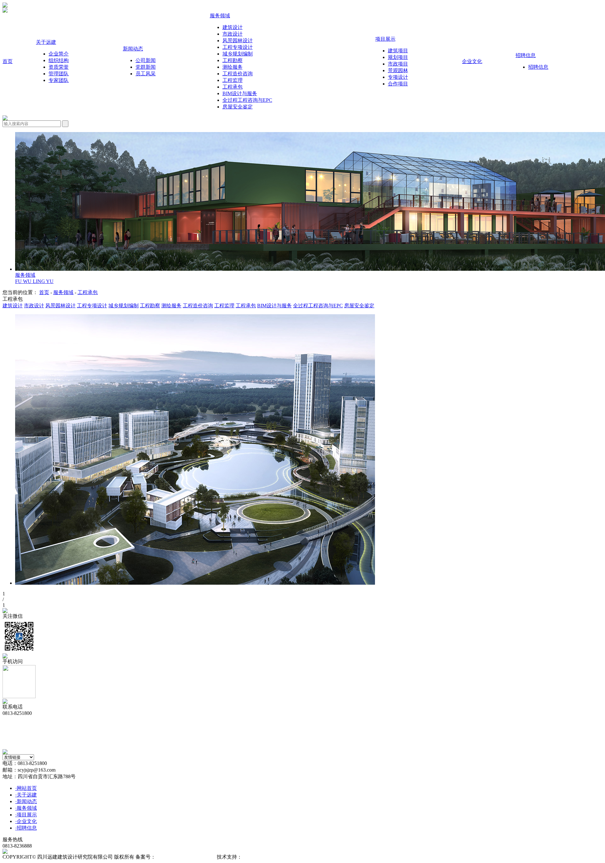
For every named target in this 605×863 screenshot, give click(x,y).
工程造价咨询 (198, 305)
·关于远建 (26, 794)
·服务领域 (26, 808)
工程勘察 (150, 305)
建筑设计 (13, 305)
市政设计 (34, 305)
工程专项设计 (92, 305)
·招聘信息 (26, 828)
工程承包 (88, 292)
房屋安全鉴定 (359, 305)
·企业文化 (26, 821)
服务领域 (63, 292)
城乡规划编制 (123, 305)
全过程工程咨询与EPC (318, 305)
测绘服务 (171, 305)
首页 (44, 292)
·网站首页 (26, 788)
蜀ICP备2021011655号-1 (182, 857)
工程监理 (224, 305)
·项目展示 (26, 814)
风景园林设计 (60, 305)
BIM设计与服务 (274, 305)
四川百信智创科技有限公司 (272, 857)
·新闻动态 (26, 801)
